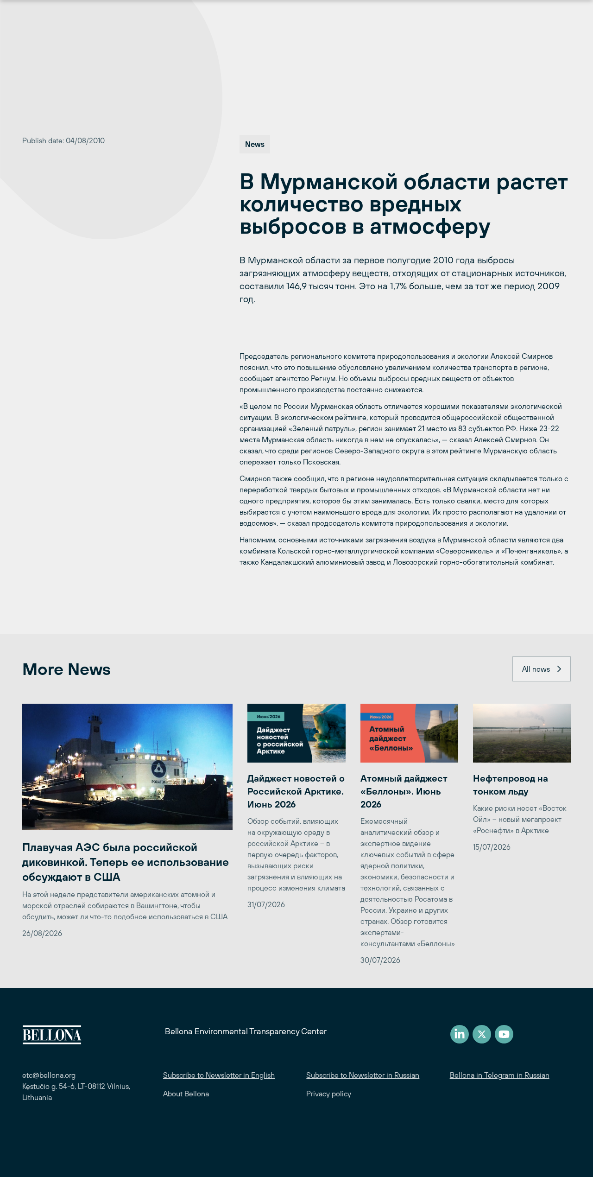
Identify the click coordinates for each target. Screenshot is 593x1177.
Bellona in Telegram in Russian (499, 1075)
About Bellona (186, 1093)
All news (536, 669)
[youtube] (504, 1034)
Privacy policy (328, 1093)
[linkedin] (459, 1034)
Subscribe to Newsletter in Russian (362, 1075)
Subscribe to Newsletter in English (219, 1075)
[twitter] (482, 1034)
